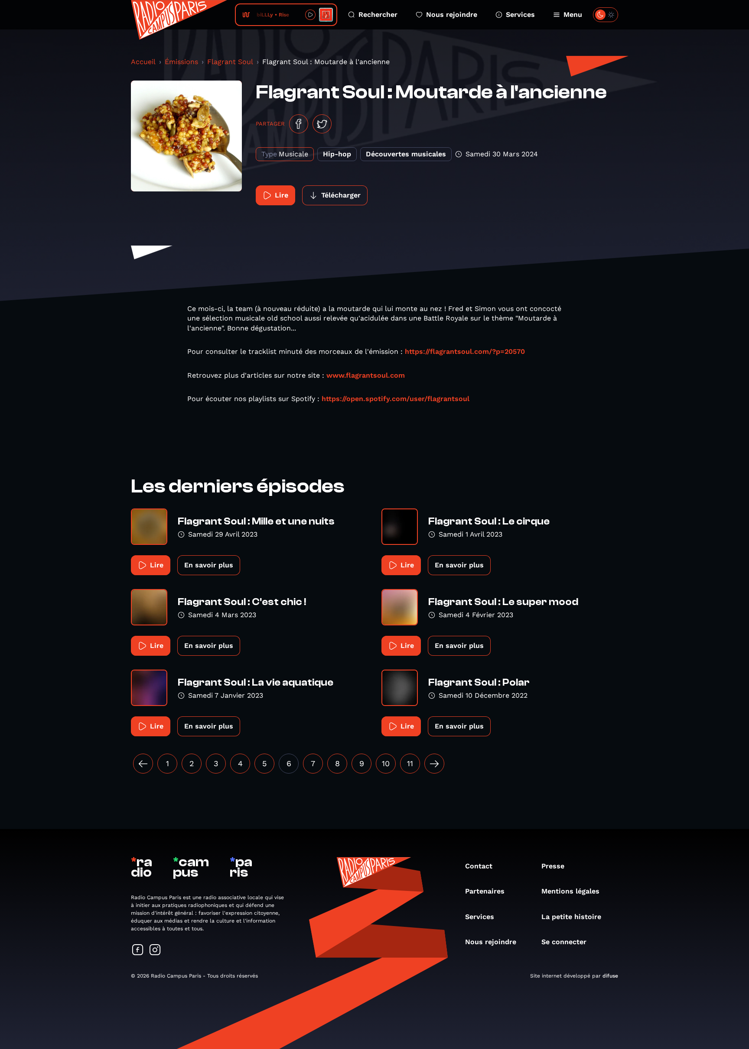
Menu (572, 14)
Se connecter (563, 942)
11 (410, 763)
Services (520, 14)
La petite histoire (571, 917)
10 (386, 763)
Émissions (181, 62)
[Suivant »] (434, 763)
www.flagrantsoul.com (365, 375)
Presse (552, 866)
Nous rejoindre (451, 14)
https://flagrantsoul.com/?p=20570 (465, 351)
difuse (610, 976)
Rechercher (377, 14)
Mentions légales (570, 891)
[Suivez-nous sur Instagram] (155, 950)
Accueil (143, 62)
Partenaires (485, 891)
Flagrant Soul (230, 62)
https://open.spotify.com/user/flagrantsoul (395, 399)
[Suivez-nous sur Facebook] (138, 950)
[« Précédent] (143, 763)
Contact (478, 866)
